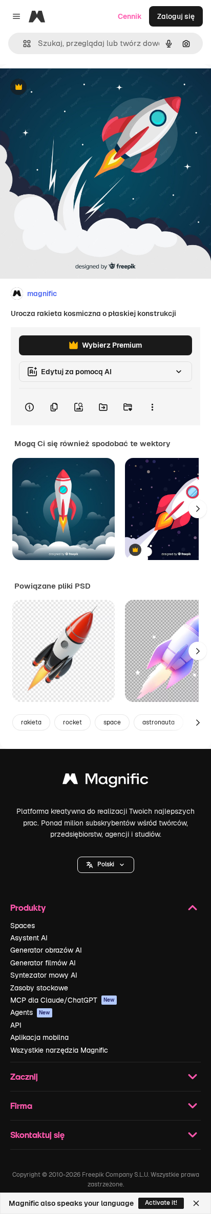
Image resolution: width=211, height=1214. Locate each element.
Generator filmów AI (43, 962)
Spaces (22, 925)
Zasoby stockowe (39, 987)
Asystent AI (29, 937)
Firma (21, 1105)
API (16, 1025)
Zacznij (24, 1076)
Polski (105, 864)
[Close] (196, 1203)
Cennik (130, 16)
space (112, 722)
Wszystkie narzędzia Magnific (59, 1050)
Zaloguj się (176, 16)
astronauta (158, 722)
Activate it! (161, 1203)
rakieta (31, 722)
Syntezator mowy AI (43, 975)
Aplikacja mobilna (39, 1037)
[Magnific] (105, 781)
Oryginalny (70, 87)
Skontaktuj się (37, 1134)
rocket (72, 722)
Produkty (28, 907)
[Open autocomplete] (23, 43)
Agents (30, 1012)
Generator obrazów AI (46, 950)
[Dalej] (197, 509)
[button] (105, 865)
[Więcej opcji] (152, 407)
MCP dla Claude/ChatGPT (62, 1000)
